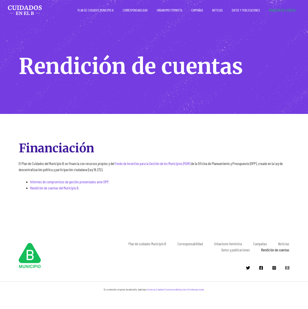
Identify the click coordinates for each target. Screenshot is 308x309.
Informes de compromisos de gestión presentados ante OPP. (69, 181)
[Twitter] (248, 268)
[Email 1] (287, 268)
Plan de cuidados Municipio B (96, 10)
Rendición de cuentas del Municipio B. (54, 188)
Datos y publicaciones (246, 10)
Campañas (197, 10)
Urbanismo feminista (169, 10)
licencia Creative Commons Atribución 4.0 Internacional (175, 289)
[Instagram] (274, 268)
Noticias (217, 10)
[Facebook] (261, 268)
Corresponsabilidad (135, 10)
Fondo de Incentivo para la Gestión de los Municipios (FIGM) (152, 163)
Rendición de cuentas (282, 10)
